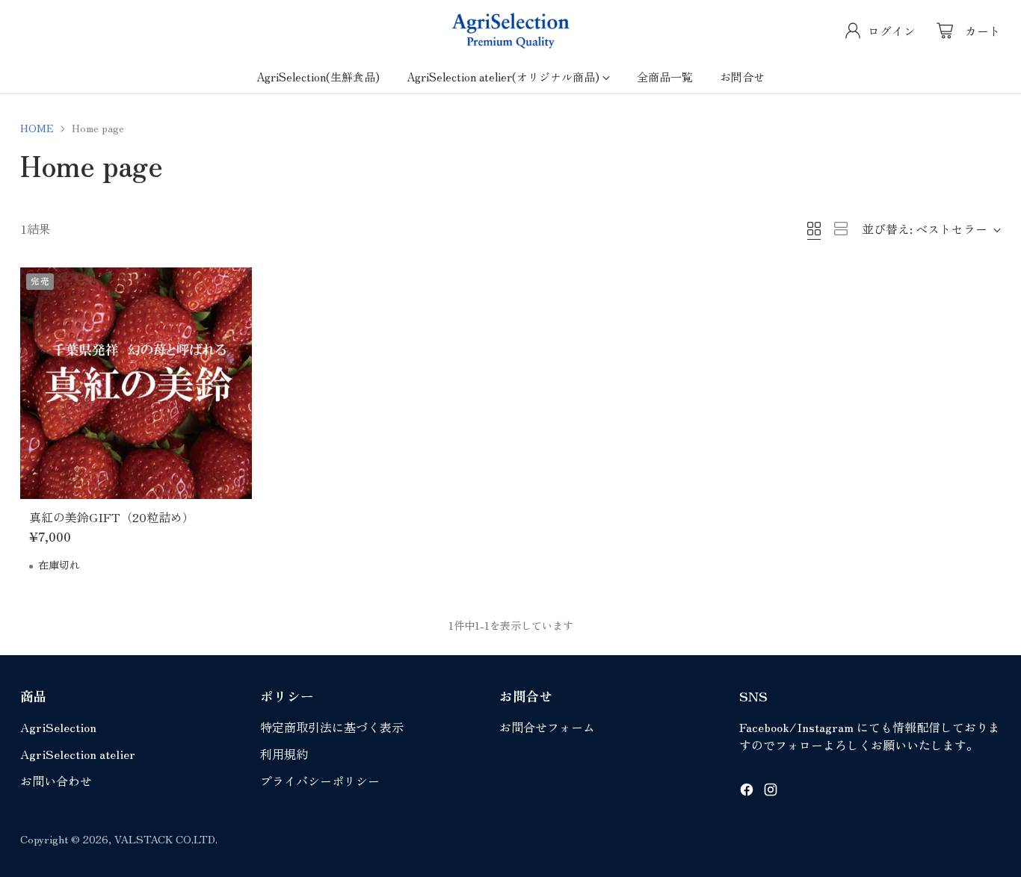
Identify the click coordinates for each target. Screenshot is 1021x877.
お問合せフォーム (547, 727)
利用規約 (284, 754)
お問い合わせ (56, 781)
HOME (37, 127)
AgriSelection (58, 727)
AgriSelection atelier (77, 754)
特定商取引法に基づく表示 (332, 727)
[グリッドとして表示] (814, 229)
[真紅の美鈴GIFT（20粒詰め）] (136, 383)
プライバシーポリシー (320, 781)
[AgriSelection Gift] (510, 30)
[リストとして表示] (841, 229)
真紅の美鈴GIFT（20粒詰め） (111, 517)
